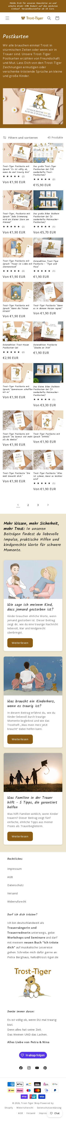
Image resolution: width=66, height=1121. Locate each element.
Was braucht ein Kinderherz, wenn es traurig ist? (31, 704)
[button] (7, 18)
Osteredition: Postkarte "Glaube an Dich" (45, 346)
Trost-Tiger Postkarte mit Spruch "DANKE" (46, 435)
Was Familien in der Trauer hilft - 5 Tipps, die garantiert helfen (32, 802)
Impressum (14, 868)
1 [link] (18, 505)
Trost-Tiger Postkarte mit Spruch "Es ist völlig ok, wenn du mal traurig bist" (16, 169)
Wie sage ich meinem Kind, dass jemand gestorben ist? (30, 607)
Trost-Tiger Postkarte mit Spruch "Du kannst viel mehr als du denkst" (17, 437)
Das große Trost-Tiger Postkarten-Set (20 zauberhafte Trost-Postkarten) (44, 170)
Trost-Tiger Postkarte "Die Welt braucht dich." (16, 475)
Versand (12, 893)
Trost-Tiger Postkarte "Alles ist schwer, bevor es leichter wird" (47, 476)
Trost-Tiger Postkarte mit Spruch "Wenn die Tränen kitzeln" (16, 308)
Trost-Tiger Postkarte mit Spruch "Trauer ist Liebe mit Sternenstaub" (17, 264)
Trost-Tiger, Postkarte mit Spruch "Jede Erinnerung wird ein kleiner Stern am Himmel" (16, 218)
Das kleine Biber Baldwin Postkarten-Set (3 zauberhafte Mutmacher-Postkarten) (46, 391)
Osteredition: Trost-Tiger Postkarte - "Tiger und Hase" (45, 264)
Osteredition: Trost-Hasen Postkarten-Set (16, 346)
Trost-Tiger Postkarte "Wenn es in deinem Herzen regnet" (48, 307)
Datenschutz (15, 885)
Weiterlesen (20, 643)
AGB (10, 877)
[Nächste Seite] (48, 505)
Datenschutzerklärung (49, 1107)
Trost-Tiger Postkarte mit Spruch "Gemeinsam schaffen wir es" (18, 389)
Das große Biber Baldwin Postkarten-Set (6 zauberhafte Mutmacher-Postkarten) (46, 218)
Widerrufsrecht (16, 901)
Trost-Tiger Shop (30, 1103)
